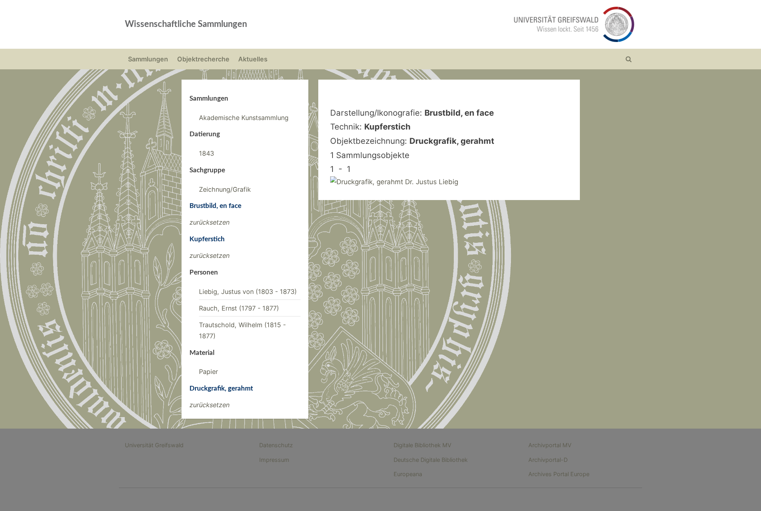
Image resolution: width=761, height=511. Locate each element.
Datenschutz (276, 445)
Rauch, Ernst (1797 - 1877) (239, 308)
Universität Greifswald (154, 445)
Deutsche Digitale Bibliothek (431, 459)
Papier (208, 372)
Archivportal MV (550, 445)
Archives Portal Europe (558, 474)
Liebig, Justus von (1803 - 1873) (248, 292)
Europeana (408, 474)
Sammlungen (148, 59)
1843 (206, 153)
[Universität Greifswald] (493, 24)
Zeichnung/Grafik (225, 189)
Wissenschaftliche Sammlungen (186, 24)
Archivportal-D (548, 459)
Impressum (274, 459)
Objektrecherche (203, 59)
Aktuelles (253, 59)
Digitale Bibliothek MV (422, 445)
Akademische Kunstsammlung (244, 118)
